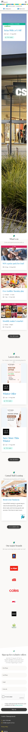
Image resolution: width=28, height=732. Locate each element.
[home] (4, 2)
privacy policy (19, 705)
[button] (26, 2)
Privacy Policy (4, 726)
